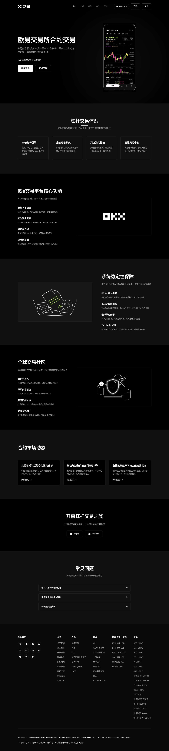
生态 (74, 6)
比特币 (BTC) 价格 (141, 676)
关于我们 (61, 643)
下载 (146, 6)
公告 (95, 676)
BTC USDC (138, 643)
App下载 (60, 680)
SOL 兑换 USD (118, 657)
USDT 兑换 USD (119, 652)
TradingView (77, 666)
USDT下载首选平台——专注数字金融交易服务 (113, 737)
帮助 (105, 6)
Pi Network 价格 (141, 685)
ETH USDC (138, 648)
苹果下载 (25, 68)
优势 (90, 6)
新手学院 (75, 662)
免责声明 (61, 666)
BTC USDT (138, 652)
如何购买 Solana (140, 713)
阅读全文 (25, 480)
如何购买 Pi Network (142, 718)
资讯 (98, 6)
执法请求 (61, 676)
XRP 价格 (137, 694)
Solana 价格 (139, 690)
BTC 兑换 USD (118, 643)
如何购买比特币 (140, 704)
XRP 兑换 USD (118, 662)
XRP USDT (138, 671)
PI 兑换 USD (117, 666)
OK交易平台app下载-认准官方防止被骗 (69, 743)
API (94, 643)
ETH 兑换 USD (118, 648)
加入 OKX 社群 (99, 680)
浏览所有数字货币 (79, 657)
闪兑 (73, 648)
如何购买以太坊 (140, 708)
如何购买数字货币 (141, 699)
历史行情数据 (98, 648)
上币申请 (96, 657)
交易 (73, 652)
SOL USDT (138, 666)
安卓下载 (43, 68)
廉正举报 (61, 671)
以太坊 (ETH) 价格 (141, 680)
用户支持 (96, 662)
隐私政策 (61, 662)
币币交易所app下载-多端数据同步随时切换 (41, 737)
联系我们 (61, 652)
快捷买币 (75, 643)
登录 (135, 6)
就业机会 (61, 648)
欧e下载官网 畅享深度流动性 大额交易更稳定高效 (77, 737)
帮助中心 (96, 666)
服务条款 (61, 657)
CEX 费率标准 (99, 652)
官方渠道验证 (98, 671)
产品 (82, 6)
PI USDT (137, 662)
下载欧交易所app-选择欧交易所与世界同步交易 (36, 743)
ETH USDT (138, 657)
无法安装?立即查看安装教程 (29, 60)
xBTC (74, 671)
